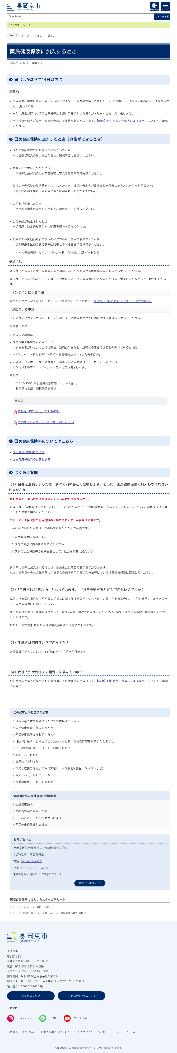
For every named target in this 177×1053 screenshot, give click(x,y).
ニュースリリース (124, 1032)
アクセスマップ (30, 995)
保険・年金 (48, 913)
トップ (25, 35)
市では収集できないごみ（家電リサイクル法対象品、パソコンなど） (60, 768)
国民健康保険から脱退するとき (35, 734)
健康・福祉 (29, 913)
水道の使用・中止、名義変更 (34, 781)
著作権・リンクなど (23, 1032)
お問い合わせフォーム (90, 883)
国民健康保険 (24, 804)
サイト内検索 (162, 16)
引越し (51, 35)
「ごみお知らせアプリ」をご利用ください (43, 748)
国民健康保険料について (29, 452)
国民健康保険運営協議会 (31, 824)
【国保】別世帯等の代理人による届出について (126, 120)
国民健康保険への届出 (73, 913)
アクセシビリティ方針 (91, 1032)
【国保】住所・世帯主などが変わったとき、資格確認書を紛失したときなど (64, 741)
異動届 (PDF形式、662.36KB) (39, 411)
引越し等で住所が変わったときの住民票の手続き (47, 721)
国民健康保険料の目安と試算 (31, 459)
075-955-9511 (31, 861)
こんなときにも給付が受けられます (38, 818)
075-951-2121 (25, 966)
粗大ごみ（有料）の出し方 (32, 775)
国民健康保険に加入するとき (34, 727)
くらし (38, 35)
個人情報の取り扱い (56, 1032)
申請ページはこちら (123, 301)
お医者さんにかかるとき (31, 811)
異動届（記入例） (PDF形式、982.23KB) (46, 422)
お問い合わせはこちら (81, 995)
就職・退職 (43, 907)
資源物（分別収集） (28, 761)
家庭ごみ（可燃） (27, 755)
